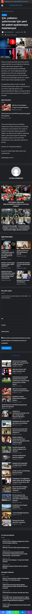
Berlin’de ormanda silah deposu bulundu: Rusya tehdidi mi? (19, 430)
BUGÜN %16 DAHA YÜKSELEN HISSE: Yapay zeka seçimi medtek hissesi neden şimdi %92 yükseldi (8, 275)
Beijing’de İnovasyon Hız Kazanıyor (23, 281)
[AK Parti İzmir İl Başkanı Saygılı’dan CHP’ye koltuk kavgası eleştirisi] (6, 363)
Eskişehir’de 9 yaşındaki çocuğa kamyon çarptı (19, 464)
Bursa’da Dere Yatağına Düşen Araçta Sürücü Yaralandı (19, 488)
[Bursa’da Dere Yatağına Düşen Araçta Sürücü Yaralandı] (6, 489)
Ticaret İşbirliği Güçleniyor (20, 513)
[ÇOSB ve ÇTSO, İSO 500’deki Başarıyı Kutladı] (24, 245)
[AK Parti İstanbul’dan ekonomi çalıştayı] (6, 458)
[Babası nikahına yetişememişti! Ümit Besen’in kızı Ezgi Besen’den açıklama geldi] (6, 439)
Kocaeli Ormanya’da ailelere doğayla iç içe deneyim (19, 449)
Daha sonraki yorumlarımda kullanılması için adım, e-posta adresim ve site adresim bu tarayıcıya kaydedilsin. (16, 340)
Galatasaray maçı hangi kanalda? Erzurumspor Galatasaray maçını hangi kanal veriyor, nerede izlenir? (20, 380)
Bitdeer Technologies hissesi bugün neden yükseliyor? (8, 264)
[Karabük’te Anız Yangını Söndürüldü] (6, 507)
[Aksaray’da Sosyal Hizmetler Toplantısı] (6, 523)
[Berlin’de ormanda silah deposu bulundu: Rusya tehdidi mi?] (6, 431)
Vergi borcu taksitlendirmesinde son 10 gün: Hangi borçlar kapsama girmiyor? (7, 254)
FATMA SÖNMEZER (8, 32)
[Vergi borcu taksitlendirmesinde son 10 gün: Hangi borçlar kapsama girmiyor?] (8, 245)
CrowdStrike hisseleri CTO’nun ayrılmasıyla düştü (23, 264)
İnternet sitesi (5, 331)
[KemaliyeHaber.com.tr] (16, 5)
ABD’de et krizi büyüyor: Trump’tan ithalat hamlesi (20, 390)
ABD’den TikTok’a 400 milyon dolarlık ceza (19, 370)
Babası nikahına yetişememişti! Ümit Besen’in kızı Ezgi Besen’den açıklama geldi (20, 440)
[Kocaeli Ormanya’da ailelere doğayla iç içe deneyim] (6, 449)
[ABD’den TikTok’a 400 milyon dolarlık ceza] (6, 371)
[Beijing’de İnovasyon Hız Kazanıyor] (24, 275)
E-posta (3, 325)
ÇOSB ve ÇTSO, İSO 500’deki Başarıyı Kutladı (22, 252)
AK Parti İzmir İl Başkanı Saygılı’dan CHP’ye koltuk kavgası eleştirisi (20, 363)
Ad (2, 318)
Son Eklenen (16, 355)
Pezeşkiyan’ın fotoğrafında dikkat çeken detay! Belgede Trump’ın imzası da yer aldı (21, 480)
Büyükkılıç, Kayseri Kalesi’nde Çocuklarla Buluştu (19, 398)
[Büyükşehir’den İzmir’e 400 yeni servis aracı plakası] (6, 423)
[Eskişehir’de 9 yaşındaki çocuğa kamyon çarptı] (6, 465)
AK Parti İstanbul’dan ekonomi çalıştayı (19, 456)
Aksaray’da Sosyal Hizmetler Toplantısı (18, 521)
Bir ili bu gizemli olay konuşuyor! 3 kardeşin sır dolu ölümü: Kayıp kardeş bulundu (20, 497)
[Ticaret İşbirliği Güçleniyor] (6, 515)
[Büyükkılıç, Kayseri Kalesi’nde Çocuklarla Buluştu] (6, 399)
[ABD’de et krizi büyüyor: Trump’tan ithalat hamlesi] (6, 107)
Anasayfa (5, 11)
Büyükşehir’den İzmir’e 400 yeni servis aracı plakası (20, 422)
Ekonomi (11, 11)
